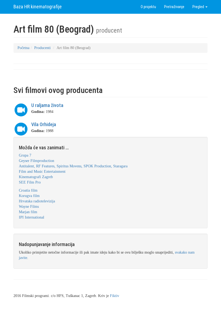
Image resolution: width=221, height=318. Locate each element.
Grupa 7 (25, 155)
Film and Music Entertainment (42, 172)
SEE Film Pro (30, 182)
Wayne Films (29, 207)
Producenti (42, 48)
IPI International (31, 217)
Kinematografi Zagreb (36, 177)
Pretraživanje (174, 7)
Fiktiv (114, 296)
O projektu (148, 7)
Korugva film (29, 196)
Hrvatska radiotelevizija (37, 201)
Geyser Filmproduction (36, 161)
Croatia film (28, 190)
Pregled (198, 7)
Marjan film (28, 212)
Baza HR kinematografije (37, 6)
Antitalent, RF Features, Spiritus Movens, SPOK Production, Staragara (73, 166)
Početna (23, 48)
